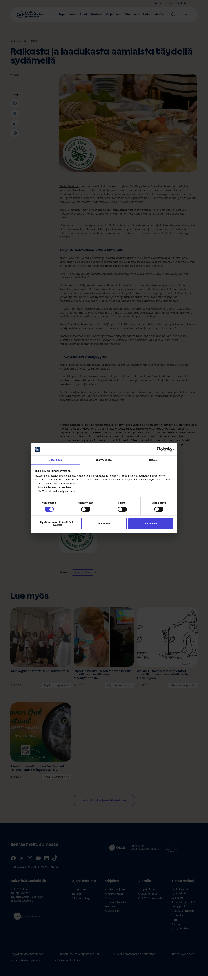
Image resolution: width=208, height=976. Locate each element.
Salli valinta (104, 523)
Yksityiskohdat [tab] (104, 460)
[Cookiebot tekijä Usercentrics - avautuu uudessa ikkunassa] (159, 449)
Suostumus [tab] (55, 460)
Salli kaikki (151, 523)
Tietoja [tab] (153, 460)
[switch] (85, 509)
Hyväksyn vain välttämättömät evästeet (57, 523)
